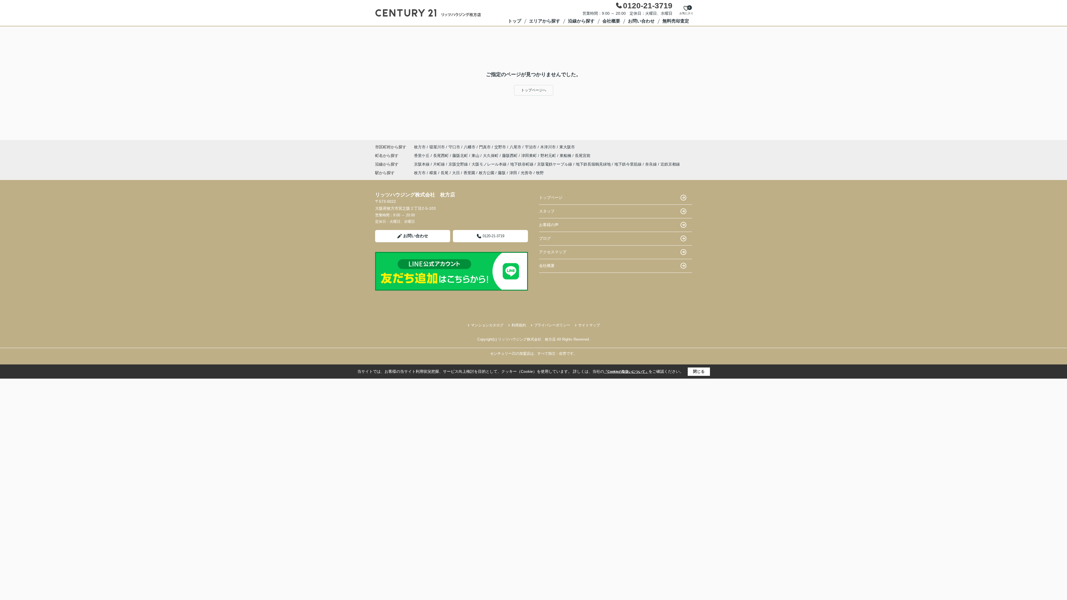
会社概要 (611, 21)
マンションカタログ (487, 325)
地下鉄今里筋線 (628, 164)
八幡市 (469, 147)
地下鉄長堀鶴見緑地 (594, 164)
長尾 (444, 173)
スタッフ (547, 211)
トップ (514, 21)
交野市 (500, 147)
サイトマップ (589, 325)
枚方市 (420, 147)
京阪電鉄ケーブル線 (555, 164)
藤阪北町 (460, 155)
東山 (476, 155)
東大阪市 (567, 147)
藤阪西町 (510, 155)
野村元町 (548, 155)
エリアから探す (544, 21)
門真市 (485, 147)
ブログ (545, 238)
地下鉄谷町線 (522, 164)
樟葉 (433, 173)
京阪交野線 (458, 164)
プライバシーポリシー (552, 325)
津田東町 (529, 155)
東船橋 (566, 155)
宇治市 (531, 147)
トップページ (550, 197)
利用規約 (519, 325)
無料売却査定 (675, 21)
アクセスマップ (552, 252)
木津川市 (548, 147)
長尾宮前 (582, 155)
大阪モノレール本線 (490, 164)
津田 (513, 173)
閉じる (699, 371)
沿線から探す (581, 21)
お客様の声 (549, 224)
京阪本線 (422, 164)
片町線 (439, 164)
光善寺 (526, 173)
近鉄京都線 (670, 164)
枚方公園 (486, 173)
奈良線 (651, 164)
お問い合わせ (641, 21)
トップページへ (533, 90)
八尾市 (515, 147)
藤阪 (502, 173)
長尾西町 (441, 155)
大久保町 (491, 155)
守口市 (454, 147)
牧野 (540, 173)
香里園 (469, 173)
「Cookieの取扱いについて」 (626, 372)
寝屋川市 (437, 147)
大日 (456, 173)
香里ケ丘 (422, 155)
